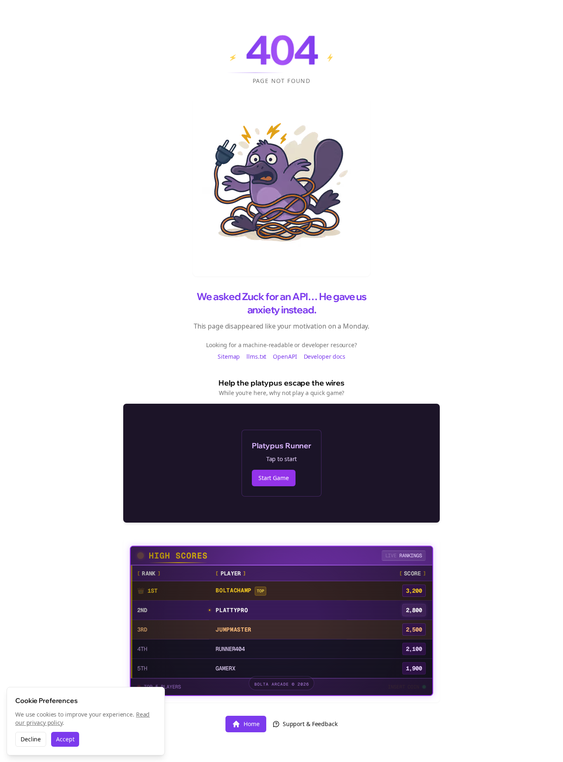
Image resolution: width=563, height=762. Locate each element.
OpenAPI (285, 356)
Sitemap (229, 356)
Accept (65, 739)
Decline (31, 739)
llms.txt (256, 356)
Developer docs (324, 356)
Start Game (273, 478)
